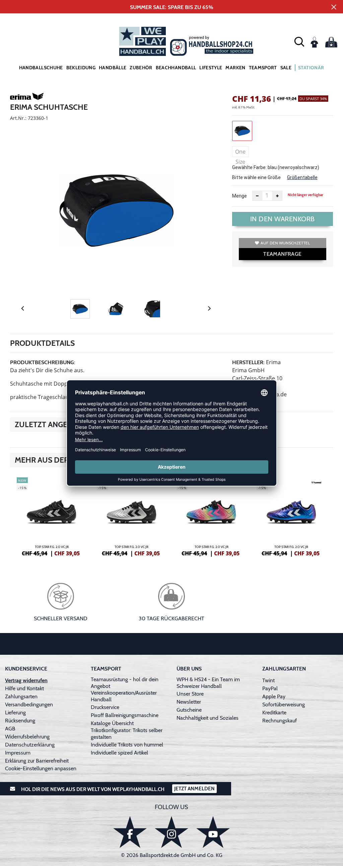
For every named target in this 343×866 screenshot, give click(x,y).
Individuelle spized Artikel (119, 753)
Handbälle (112, 68)
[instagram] (171, 832)
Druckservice (105, 707)
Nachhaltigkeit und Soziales (207, 718)
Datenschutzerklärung (30, 744)
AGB (10, 728)
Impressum (17, 753)
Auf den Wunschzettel (285, 242)
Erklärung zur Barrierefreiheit (37, 761)
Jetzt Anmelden (194, 789)
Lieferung (15, 712)
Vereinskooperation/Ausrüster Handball (124, 696)
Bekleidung (81, 68)
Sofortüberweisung (283, 704)
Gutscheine (189, 710)
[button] (299, 41)
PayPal (270, 688)
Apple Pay (273, 696)
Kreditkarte (274, 712)
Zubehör (141, 68)
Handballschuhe (41, 68)
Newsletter (189, 702)
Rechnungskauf (279, 720)
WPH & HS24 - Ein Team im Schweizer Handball (208, 682)
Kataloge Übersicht (112, 723)
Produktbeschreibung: (42, 362)
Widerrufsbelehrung (27, 736)
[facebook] (130, 832)
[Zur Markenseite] (27, 97)
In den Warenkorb (282, 219)
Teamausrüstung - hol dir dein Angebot (124, 682)
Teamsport (263, 68)
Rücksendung (20, 720)
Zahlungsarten (21, 696)
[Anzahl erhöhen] (277, 196)
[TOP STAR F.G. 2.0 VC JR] (51, 516)
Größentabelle (302, 177)
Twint (268, 680)
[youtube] (213, 832)
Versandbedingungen (29, 704)
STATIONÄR (311, 68)
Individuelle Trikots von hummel (127, 744)
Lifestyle (210, 68)
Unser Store (190, 694)
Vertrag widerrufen (26, 680)
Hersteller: (248, 362)
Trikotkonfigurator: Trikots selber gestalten (126, 733)
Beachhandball (176, 68)
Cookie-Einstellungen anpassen (40, 768)
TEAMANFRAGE (282, 254)
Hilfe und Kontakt (24, 688)
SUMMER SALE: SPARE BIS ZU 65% (171, 7)
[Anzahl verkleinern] (257, 196)
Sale (285, 68)
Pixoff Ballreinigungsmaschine (124, 715)
